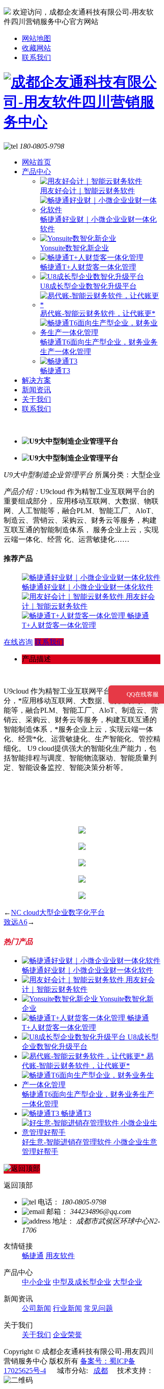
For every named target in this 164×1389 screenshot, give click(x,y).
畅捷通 (33, 1255)
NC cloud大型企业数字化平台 (58, 912)
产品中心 (36, 171)
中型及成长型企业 (82, 1282)
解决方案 (36, 380)
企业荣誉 (67, 1335)
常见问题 (98, 1308)
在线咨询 (18, 642)
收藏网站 (36, 48)
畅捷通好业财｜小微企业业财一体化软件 (87, 587)
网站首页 (36, 162)
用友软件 (60, 1255)
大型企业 (127, 1282)
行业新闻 (67, 1308)
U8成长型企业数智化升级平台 (88, 286)
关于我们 (36, 399)
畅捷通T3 (55, 371)
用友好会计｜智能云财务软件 (87, 191)
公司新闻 (36, 1308)
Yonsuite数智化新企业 (74, 248)
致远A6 (15, 922)
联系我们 (36, 57)
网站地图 (36, 38)
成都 (100, 1370)
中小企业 (36, 1282)
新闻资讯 (36, 390)
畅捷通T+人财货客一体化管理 (88, 267)
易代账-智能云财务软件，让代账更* (97, 313)
